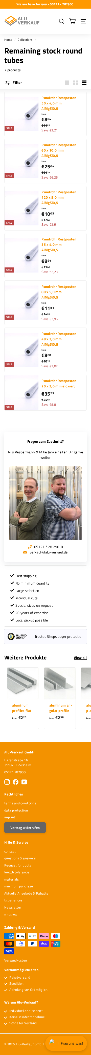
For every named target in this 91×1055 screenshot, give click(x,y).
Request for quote (18, 865)
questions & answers (20, 858)
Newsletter (12, 907)
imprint (9, 817)
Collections (25, 39)
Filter (17, 82)
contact (10, 851)
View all (80, 657)
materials (11, 879)
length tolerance (16, 872)
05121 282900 (15, 772)
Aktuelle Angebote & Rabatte (26, 893)
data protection (16, 810)
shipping (10, 914)
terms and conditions (20, 803)
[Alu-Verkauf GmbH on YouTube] (24, 782)
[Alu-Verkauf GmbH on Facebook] (15, 782)
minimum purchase (18, 886)
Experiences (13, 900)
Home (8, 39)
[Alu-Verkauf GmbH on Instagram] (7, 782)
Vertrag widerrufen (25, 827)
